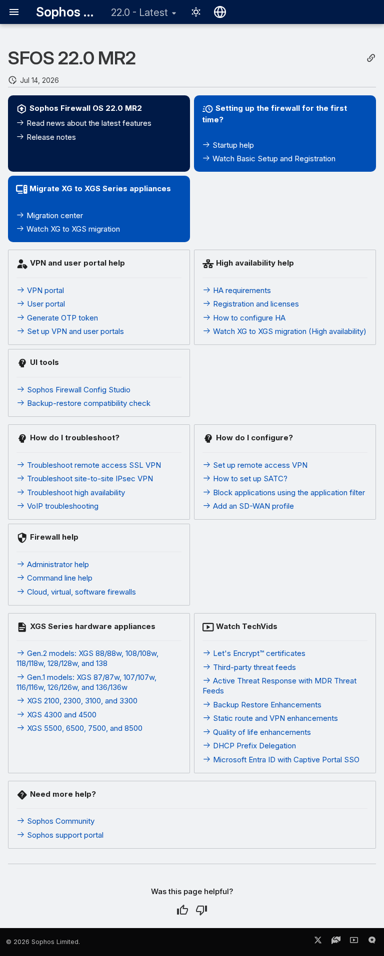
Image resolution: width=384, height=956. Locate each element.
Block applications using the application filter (288, 492)
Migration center (53, 215)
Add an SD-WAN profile (252, 506)
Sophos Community (59, 821)
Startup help (232, 145)
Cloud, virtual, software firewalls (80, 592)
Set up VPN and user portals (74, 331)
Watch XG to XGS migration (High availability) (288, 331)
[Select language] (220, 12)
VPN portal (44, 290)
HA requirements (241, 290)
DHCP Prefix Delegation (253, 745)
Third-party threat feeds (253, 667)
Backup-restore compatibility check (87, 403)
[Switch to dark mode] (196, 12)
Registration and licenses (255, 304)
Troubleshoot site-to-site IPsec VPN (89, 478)
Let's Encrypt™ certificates (258, 653)
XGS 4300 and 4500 (60, 714)
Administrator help (57, 564)
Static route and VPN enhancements (274, 718)
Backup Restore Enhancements (266, 704)
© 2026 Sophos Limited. (43, 942)
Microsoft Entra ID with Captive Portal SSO (285, 759)
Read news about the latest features (88, 123)
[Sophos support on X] (318, 942)
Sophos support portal (64, 835)
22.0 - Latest (139, 12)
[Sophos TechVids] (354, 942)
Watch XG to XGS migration (72, 229)
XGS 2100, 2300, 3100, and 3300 (81, 700)
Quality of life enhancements (261, 732)
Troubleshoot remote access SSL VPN (93, 465)
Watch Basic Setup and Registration (273, 158)
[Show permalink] (371, 58)
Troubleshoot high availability (75, 492)
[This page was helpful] (182, 910)
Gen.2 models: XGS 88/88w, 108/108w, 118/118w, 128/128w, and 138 (87, 658)
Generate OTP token (61, 317)
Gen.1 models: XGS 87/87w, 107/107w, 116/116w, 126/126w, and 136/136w (86, 682)
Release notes (50, 137)
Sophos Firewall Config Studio (77, 389)
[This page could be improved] (201, 910)
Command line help (58, 578)
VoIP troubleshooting (61, 506)
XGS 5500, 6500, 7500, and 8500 (83, 728)
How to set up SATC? (249, 478)
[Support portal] (336, 942)
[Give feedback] (372, 942)
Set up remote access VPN (259, 465)
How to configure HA (248, 317)
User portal (45, 304)
